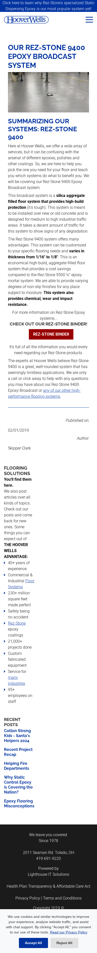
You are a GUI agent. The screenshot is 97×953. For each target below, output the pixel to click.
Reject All (64, 943)
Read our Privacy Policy (68, 932)
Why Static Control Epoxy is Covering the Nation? (18, 784)
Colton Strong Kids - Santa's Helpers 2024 (17, 735)
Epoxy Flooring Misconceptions (19, 803)
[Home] (37, 20)
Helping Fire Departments (16, 766)
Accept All (33, 943)
